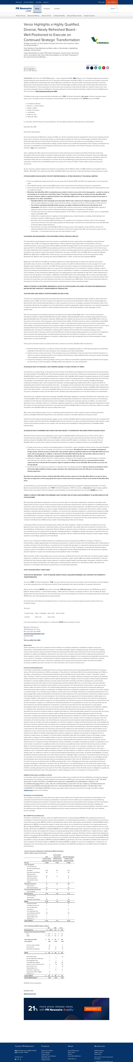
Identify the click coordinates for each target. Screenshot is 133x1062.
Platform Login (98, 1052)
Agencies (46, 2)
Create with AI (45, 1054)
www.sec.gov (28, 790)
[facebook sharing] (87, 68)
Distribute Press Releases (48, 1056)
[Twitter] (20, 1059)
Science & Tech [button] (46, 16)
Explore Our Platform (47, 1051)
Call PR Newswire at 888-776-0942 (26, 1051)
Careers (70, 1054)
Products (47, 8)
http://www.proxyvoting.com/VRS (46, 91)
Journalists (39, 2)
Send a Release (111, 2)
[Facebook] (18, 1059)
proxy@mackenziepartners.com (34, 634)
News (37, 8)
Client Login (101, 2)
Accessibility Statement (74, 1056)
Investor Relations (29, 2)
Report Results (45, 1058)
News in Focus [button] (20, 16)
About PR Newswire (73, 1051)
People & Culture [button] (89, 16)
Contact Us (18, 1057)
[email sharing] (107, 68)
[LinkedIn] (16, 1059)
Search (113, 8)
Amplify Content (45, 1060)
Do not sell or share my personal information (103, 1058)
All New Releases (99, 1051)
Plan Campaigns (45, 1052)
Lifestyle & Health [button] (59, 16)
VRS (74, 78)
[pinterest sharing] (103, 68)
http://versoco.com (30, 994)
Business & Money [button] (33, 16)
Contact (57, 8)
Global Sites (71, 1059)
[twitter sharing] (91, 68)
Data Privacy (97, 1054)
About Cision (71, 1052)
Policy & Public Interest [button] (74, 16)
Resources (19, 2)
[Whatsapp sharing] (99, 68)
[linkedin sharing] (95, 68)
